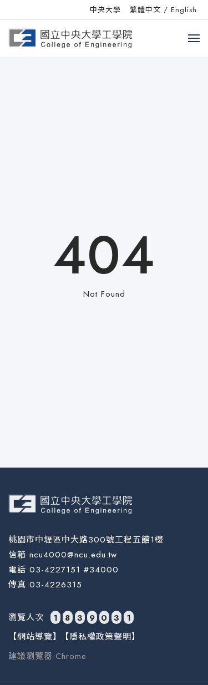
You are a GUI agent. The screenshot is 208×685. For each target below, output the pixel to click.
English (184, 9)
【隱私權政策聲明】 (100, 637)
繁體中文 (145, 9)
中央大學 (105, 9)
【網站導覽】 (35, 637)
